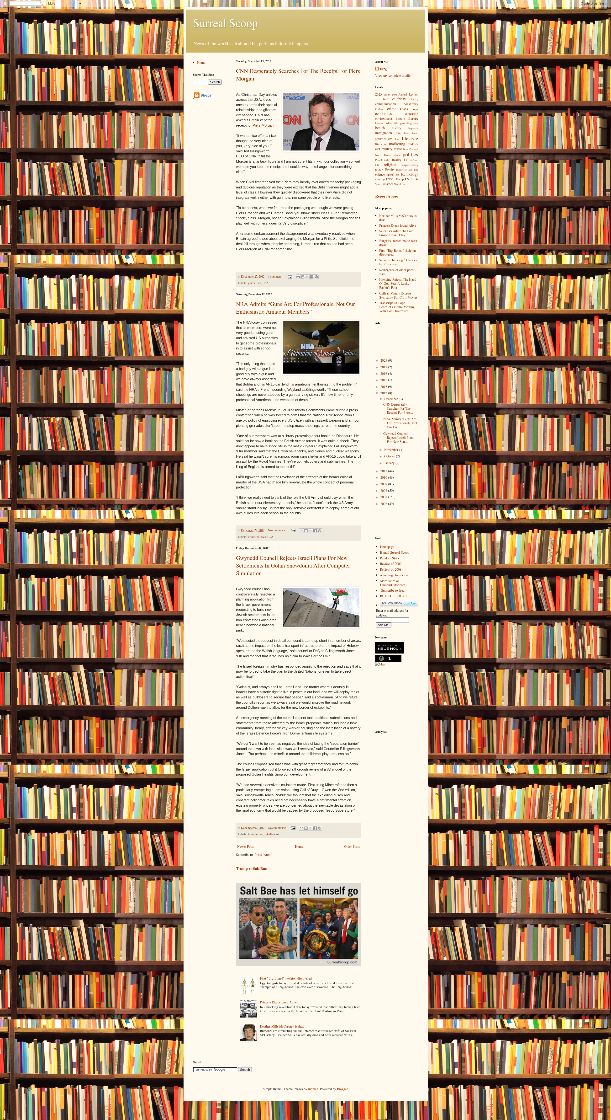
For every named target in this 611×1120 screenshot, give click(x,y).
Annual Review (408, 94)
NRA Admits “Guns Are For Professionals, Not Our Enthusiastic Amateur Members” (295, 307)
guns (415, 123)
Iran (398, 133)
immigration (255, 834)
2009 (384, 484)
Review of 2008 (390, 569)
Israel (415, 133)
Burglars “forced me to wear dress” (398, 242)
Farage (379, 123)
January (389, 463)
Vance (378, 184)
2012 (384, 393)
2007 (384, 497)
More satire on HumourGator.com (392, 583)
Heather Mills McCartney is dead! (283, 1026)
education (411, 113)
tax (398, 174)
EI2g (383, 69)
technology (409, 174)
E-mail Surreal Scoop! (395, 552)
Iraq (406, 133)
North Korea (383, 155)
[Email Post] (289, 276)
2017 (384, 367)
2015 (384, 380)
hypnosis (413, 128)
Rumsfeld (401, 169)
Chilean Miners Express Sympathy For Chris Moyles (398, 295)
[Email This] (298, 276)
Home (299, 846)
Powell (379, 160)
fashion (389, 123)
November (391, 449)
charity (414, 99)
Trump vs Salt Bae (251, 868)
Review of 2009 (390, 563)
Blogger (342, 1089)
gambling (406, 123)
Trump (400, 179)
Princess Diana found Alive (278, 1002)
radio (387, 160)
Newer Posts (245, 846)
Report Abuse (386, 196)
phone (397, 155)
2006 (384, 503)
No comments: (277, 530)
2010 (384, 477)
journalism (254, 283)
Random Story (390, 558)
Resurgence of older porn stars (396, 272)
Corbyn (379, 109)
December (391, 399)
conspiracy (411, 104)
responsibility (409, 165)
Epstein (400, 119)
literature (381, 144)
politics (261, 537)
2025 (378, 94)
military (387, 148)
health (380, 127)
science (380, 174)
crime (251, 537)
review (379, 169)
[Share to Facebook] (311, 276)
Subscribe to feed (393, 590)
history (396, 128)
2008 (384, 490)
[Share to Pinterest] (316, 276)
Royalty (390, 169)
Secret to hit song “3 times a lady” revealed (398, 262)
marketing (397, 143)
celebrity (399, 99)
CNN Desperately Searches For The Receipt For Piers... (398, 408)
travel (390, 179)
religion (390, 164)
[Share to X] (307, 276)
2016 (384, 373)
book (386, 99)
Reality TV (400, 159)
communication (385, 104)
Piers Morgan (263, 125)
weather (388, 184)
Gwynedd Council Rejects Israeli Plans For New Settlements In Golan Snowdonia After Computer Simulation (293, 565)
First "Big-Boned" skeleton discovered (286, 978)
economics (383, 113)
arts (377, 99)
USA (266, 283)
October (390, 456)
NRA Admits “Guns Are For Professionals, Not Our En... (400, 423)
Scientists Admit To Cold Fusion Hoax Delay (396, 233)
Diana (404, 109)
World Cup (400, 184)
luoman (313, 1089)
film (396, 123)
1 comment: (275, 276)
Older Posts (352, 846)
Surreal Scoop (225, 22)
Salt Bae (413, 169)
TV (407, 179)
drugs (415, 109)
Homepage (387, 546)
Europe (413, 118)
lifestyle (410, 138)
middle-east (272, 834)
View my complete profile (393, 75)
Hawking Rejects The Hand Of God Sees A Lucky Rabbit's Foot (397, 283)
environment (383, 118)
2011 (384, 471)
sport (390, 174)
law (397, 139)
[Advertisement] (399, 338)
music (398, 148)
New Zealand (410, 149)
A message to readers (394, 575)
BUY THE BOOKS (393, 596)
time (377, 179)
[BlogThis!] (302, 276)
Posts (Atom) (264, 854)
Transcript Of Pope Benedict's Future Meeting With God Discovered (397, 306)
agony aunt (390, 94)
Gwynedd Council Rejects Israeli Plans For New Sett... (398, 437)
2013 (384, 386)
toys (383, 179)
